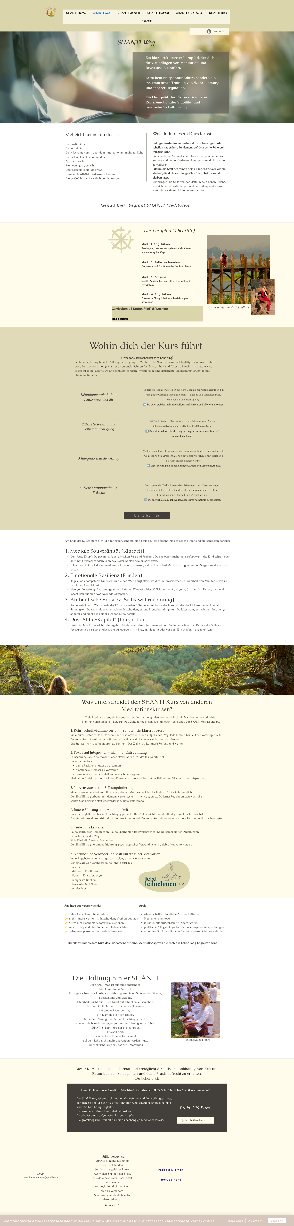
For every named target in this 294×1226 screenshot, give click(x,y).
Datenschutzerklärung (203, 1220)
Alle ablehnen (255, 1220)
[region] (163, 878)
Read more (120, 319)
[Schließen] (290, 1220)
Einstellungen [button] (235, 1220)
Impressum (90, 1214)
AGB (119, 1214)
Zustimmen (277, 1220)
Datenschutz (106, 1214)
